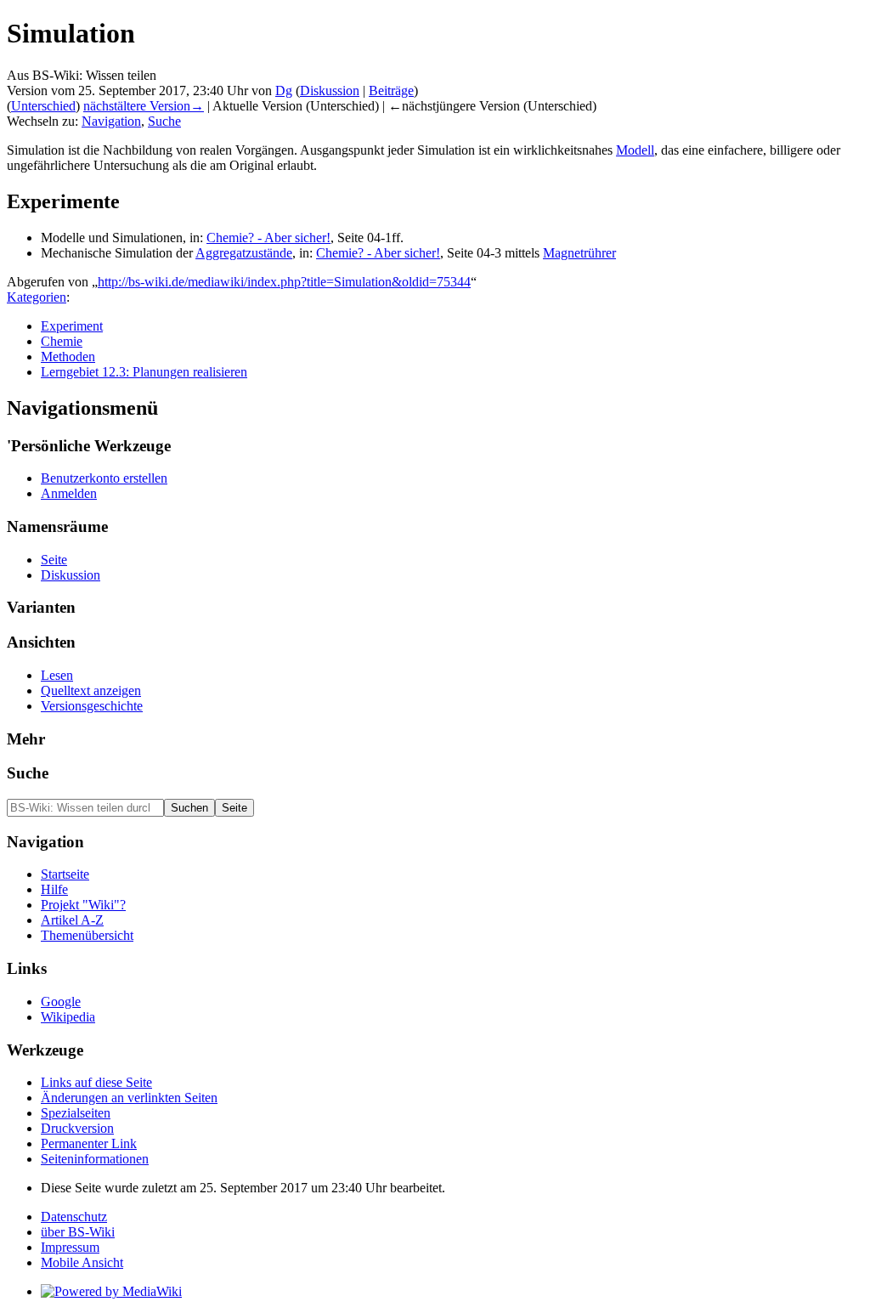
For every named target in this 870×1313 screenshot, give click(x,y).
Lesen (57, 675)
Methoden (68, 356)
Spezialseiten (75, 1113)
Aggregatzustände (243, 253)
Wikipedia (68, 1017)
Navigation (111, 121)
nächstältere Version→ (143, 106)
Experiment (72, 326)
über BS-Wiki (78, 1232)
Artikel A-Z (72, 920)
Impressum (70, 1247)
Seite (54, 559)
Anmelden (69, 493)
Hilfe (54, 889)
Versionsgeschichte (92, 706)
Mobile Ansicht (82, 1262)
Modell (635, 150)
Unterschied (43, 106)
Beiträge (391, 90)
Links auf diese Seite (96, 1082)
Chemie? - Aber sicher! (268, 237)
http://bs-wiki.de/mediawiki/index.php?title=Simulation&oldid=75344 (284, 281)
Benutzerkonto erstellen (104, 478)
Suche (164, 121)
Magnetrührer (579, 253)
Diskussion (329, 90)
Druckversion (77, 1128)
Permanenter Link (89, 1143)
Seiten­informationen (95, 1159)
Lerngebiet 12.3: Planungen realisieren (144, 372)
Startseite (65, 874)
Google (61, 1001)
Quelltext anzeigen (91, 690)
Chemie (61, 341)
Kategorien (36, 297)
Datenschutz (74, 1216)
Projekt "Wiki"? (83, 904)
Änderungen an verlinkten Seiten (129, 1097)
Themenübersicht (87, 935)
